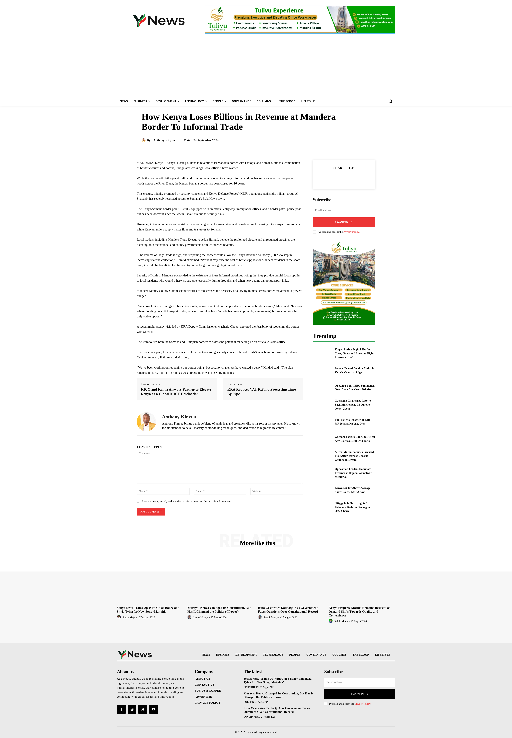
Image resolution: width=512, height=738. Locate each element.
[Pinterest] (349, 178)
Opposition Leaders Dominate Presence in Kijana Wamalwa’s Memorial (353, 473)
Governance (252, 716)
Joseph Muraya (200, 617)
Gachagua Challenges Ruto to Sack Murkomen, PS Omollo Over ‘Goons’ (353, 404)
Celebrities (251, 687)
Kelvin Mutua (341, 621)
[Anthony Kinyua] (144, 140)
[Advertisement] (256, 66)
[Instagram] (132, 709)
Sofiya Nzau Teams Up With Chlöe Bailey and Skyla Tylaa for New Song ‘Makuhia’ (278, 680)
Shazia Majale (130, 617)
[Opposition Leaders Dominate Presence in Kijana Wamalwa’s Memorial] (322, 473)
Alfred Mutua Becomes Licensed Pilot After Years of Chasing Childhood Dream (354, 456)
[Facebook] (330, 178)
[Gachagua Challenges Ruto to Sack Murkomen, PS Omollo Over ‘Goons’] (322, 404)
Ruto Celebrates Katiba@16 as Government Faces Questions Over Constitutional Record (277, 710)
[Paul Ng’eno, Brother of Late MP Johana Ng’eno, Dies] (322, 421)
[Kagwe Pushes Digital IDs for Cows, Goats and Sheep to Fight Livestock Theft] (322, 353)
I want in (341, 222)
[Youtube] (153, 709)
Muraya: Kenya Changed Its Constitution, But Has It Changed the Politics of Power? (278, 695)
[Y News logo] (158, 20)
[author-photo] (119, 617)
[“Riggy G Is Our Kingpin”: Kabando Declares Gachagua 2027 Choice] (322, 507)
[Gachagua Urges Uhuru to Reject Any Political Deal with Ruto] (322, 438)
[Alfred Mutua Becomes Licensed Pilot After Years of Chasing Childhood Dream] (322, 455)
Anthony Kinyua (164, 140)
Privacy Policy (351, 231)
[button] (390, 101)
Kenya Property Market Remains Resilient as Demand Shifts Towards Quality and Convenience (359, 611)
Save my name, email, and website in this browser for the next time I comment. (187, 501)
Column (249, 702)
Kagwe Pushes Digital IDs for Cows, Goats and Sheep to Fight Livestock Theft (354, 353)
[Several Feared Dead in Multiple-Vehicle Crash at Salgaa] (322, 370)
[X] (339, 178)
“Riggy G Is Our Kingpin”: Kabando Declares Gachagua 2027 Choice (352, 507)
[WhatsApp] (358, 178)
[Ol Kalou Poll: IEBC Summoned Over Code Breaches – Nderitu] (322, 387)
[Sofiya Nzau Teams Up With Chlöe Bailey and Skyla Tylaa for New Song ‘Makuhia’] (150, 579)
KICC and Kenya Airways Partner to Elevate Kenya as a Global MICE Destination (176, 391)
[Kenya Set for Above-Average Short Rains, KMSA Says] (322, 490)
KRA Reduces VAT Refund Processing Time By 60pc (261, 391)
